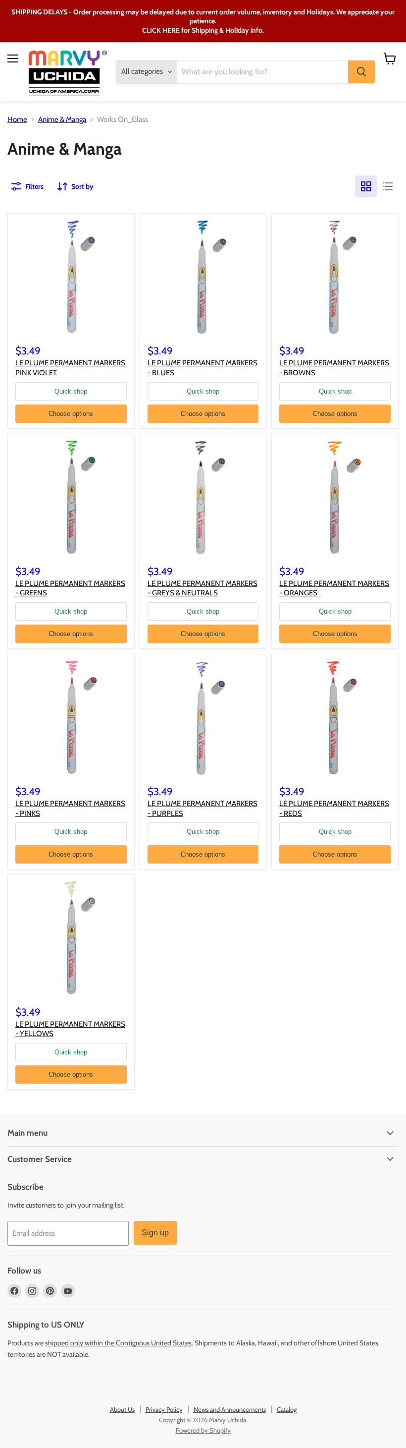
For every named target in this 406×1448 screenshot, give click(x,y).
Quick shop (70, 391)
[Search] (361, 71)
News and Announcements (230, 1409)
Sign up (155, 1232)
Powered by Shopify (203, 1430)
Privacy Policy (164, 1409)
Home (17, 120)
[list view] (388, 186)
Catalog (287, 1409)
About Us (122, 1409)
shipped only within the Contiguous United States (118, 1342)
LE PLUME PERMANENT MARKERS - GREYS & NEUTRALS (202, 588)
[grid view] (366, 186)
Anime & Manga (62, 120)
